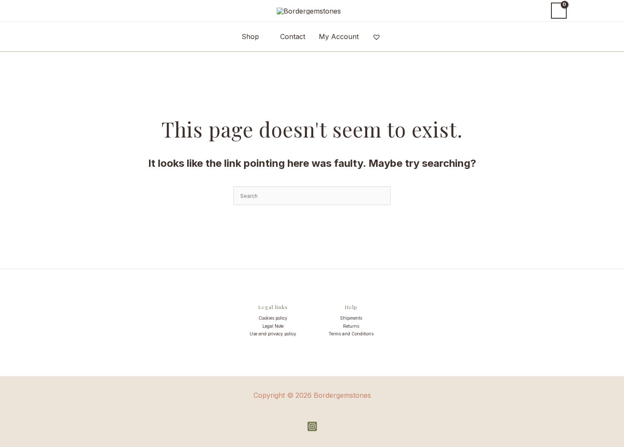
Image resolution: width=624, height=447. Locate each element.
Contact (292, 36)
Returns (351, 326)
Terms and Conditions (351, 333)
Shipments (351, 317)
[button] (536, 10)
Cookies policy (273, 317)
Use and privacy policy (273, 333)
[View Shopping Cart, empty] (559, 11)
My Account (339, 36)
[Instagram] (312, 426)
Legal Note (273, 326)
